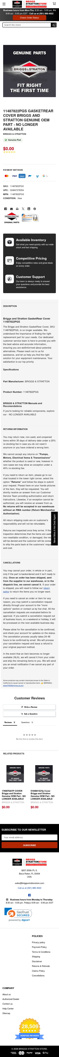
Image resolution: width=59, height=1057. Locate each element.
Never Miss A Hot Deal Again (54, 528)
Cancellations (38, 975)
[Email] (11, 208)
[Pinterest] (34, 208)
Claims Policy (38, 970)
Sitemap (6, 1013)
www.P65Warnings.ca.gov (13, 685)
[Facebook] (5, 208)
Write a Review (30, 707)
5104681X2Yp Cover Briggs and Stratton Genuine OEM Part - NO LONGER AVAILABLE (43, 794)
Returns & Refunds (41, 965)
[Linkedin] (28, 208)
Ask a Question (31, 713)
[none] (29, 71)
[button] (18, 914)
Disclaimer (37, 961)
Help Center (8, 1008)
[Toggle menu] (4, 4)
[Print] (17, 208)
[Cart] (55, 4)
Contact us (7, 1003)
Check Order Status (29, 17)
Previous (4, 785)
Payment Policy (39, 946)
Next (55, 785)
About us (6, 994)
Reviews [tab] (8, 722)
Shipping (36, 956)
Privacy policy (38, 942)
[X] (23, 208)
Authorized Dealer (10, 998)
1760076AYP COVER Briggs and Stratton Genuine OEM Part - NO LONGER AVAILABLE (14, 794)
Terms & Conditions (41, 951)
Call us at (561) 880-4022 (41, 13)
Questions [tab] (25, 722)
